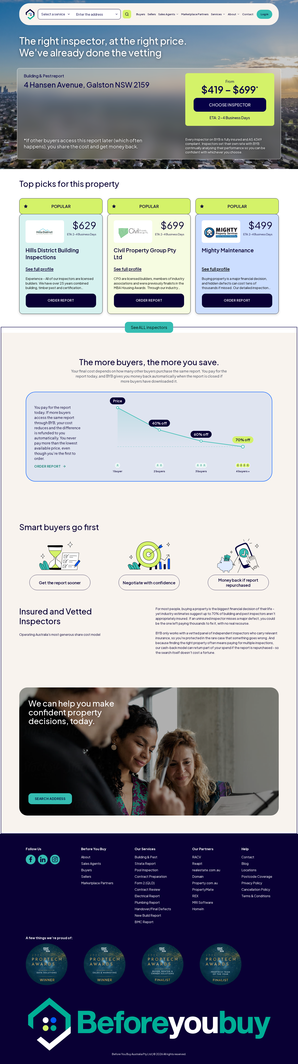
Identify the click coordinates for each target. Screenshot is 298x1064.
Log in (264, 14)
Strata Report (145, 863)
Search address (50, 798)
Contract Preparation (151, 876)
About (232, 14)
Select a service (53, 14)
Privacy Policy (251, 883)
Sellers (152, 14)
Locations (248, 870)
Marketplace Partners (97, 883)
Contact (247, 14)
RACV (196, 857)
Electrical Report (147, 896)
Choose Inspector (230, 104)
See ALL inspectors (149, 327)
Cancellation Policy (255, 889)
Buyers (140, 14)
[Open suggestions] (116, 14)
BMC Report (144, 922)
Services (216, 14)
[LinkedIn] (43, 859)
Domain (198, 876)
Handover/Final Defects (153, 909)
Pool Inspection (146, 870)
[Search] (126, 14)
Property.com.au (205, 883)
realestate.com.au (206, 870)
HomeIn (198, 909)
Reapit (197, 863)
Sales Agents (166, 14)
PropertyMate (203, 889)
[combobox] (97, 14)
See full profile (39, 268)
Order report (61, 300)
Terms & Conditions (255, 896)
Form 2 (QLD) (145, 883)
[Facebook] (30, 859)
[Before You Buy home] (30, 14)
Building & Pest (146, 857)
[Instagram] (55, 859)
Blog (245, 863)
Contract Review (147, 889)
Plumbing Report (147, 902)
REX (195, 896)
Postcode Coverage (256, 876)
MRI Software (202, 902)
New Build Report (148, 915)
